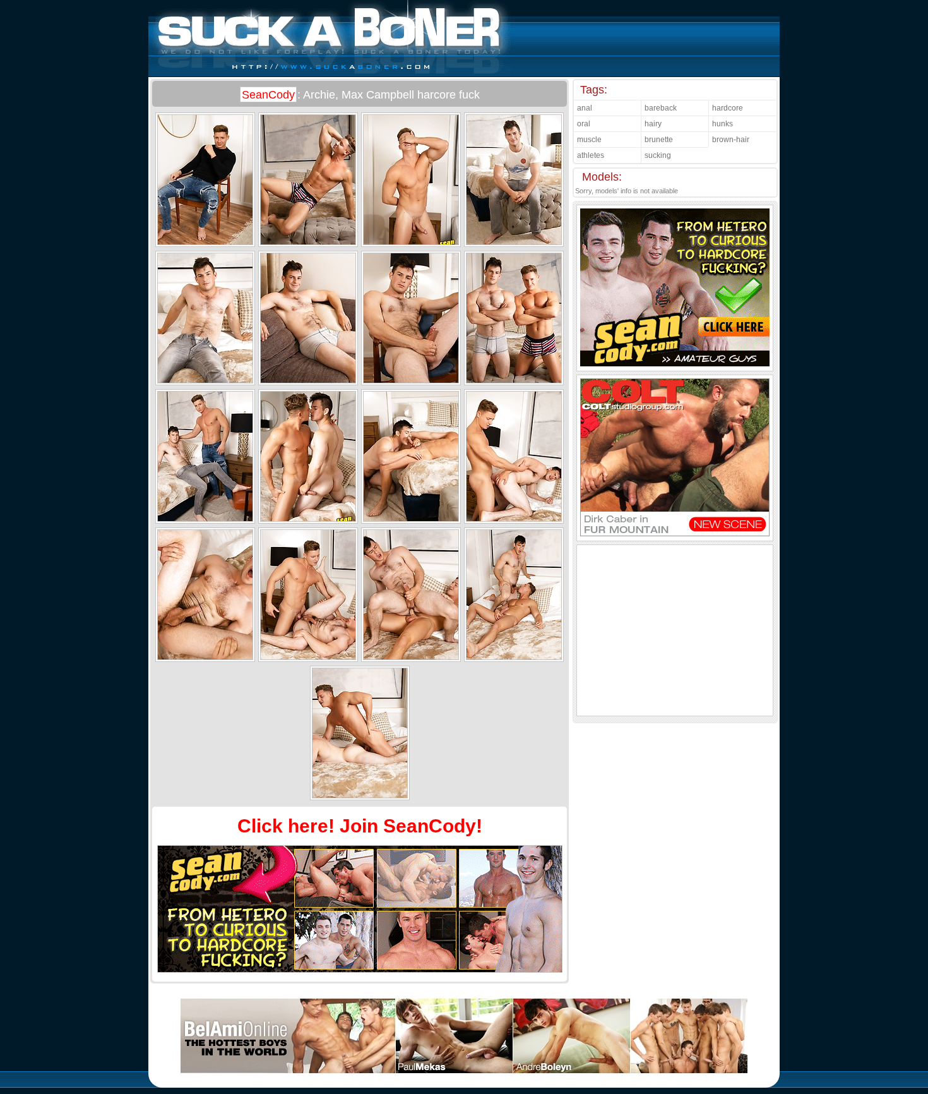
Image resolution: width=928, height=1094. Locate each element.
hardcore (727, 108)
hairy (653, 123)
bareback (661, 108)
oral (583, 123)
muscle (589, 139)
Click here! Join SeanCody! (359, 825)
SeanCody (268, 94)
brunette (659, 139)
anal (584, 108)
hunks (722, 123)
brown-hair (730, 139)
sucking (658, 155)
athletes (590, 155)
